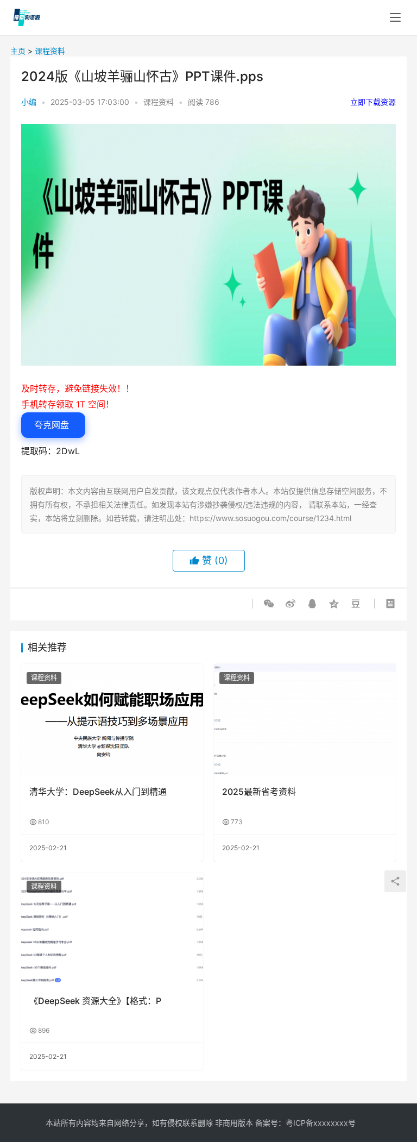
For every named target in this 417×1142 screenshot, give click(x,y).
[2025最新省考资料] (305, 720)
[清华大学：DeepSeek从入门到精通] (112, 720)
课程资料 (50, 50)
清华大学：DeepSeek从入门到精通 (98, 791)
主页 (18, 50)
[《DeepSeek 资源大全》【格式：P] (112, 929)
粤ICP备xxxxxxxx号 (321, 1122)
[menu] (395, 17)
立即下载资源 (373, 101)
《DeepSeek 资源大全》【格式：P (95, 1000)
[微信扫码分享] (271, 603)
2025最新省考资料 (259, 791)
